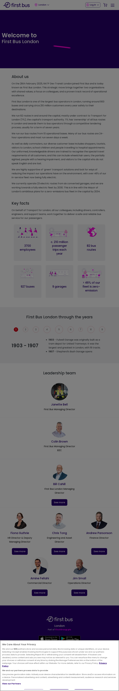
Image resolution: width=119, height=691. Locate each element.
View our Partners (11, 683)
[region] (59, 665)
